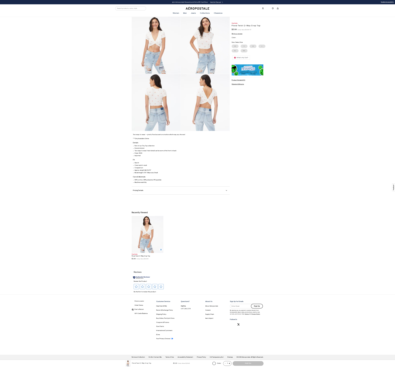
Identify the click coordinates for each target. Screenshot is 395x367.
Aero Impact (209, 318)
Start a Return (139, 309)
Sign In (243, 73)
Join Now (253, 73)
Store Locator (139, 301)
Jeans (193, 13)
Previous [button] (173, 2)
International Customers (164, 330)
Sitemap (230, 357)
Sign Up (257, 306)
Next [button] (222, 2)
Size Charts (160, 326)
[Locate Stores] (273, 8)
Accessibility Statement (185, 357)
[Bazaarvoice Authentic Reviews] (141, 277)
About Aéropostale (211, 306)
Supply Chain (209, 314)
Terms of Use (169, 357)
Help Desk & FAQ (161, 306)
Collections (205, 13)
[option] (147, 239)
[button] (136, 287)
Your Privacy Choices (163, 338)
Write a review (237, 34)
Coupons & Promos (162, 322)
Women (176, 13)
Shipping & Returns (238, 84)
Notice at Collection (138, 357)
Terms (247, 314)
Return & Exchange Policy (164, 310)
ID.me (158, 334)
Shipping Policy (161, 314)
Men (185, 13)
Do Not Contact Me (155, 357)
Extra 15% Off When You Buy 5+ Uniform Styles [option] (197, 2)
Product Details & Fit (238, 80)
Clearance (218, 13)
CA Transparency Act (217, 357)
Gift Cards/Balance (141, 313)
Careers (208, 310)
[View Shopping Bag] (278, 8)
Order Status (139, 305)
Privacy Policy (256, 314)
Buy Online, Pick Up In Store (165, 318)
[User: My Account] (263, 8)
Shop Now (214, 2)
